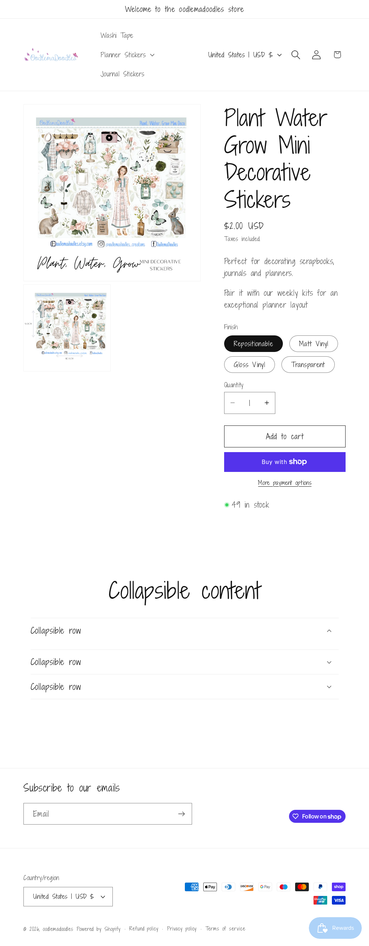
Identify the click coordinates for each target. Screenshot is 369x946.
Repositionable (253, 343)
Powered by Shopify (99, 929)
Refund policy (144, 928)
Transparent (308, 364)
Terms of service (225, 928)
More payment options (284, 483)
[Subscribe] (181, 814)
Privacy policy (182, 928)
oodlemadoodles (58, 929)
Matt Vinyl (313, 343)
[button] (127, 54)
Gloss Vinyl (249, 364)
